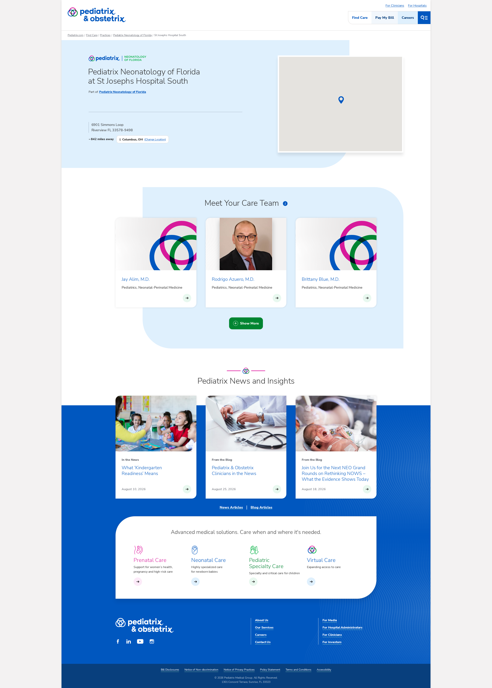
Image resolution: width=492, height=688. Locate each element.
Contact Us (263, 642)
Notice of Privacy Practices (239, 669)
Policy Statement (270, 669)
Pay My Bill (384, 17)
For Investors (332, 642)
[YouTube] (140, 642)
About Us (261, 620)
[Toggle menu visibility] (424, 17)
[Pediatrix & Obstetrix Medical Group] (97, 15)
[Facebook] (118, 642)
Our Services (264, 627)
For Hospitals (417, 5)
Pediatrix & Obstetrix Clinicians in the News (234, 471)
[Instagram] (152, 642)
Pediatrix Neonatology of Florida (132, 35)
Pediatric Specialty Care (266, 563)
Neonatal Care (208, 560)
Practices (105, 35)
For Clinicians (395, 5)
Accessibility (324, 669)
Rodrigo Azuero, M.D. (233, 279)
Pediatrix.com (75, 35)
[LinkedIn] (128, 642)
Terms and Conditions (299, 669)
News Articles (231, 507)
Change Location (155, 139)
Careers (408, 17)
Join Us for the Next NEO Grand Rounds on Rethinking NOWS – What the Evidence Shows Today (335, 473)
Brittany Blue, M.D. (320, 279)
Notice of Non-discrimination (201, 669)
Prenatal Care (150, 560)
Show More (249, 323)
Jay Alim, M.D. (136, 279)
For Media (329, 620)
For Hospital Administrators (342, 627)
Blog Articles (261, 507)
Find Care (359, 17)
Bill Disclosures (170, 669)
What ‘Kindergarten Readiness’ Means (142, 471)
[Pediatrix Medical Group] (145, 625)
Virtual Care (321, 560)
